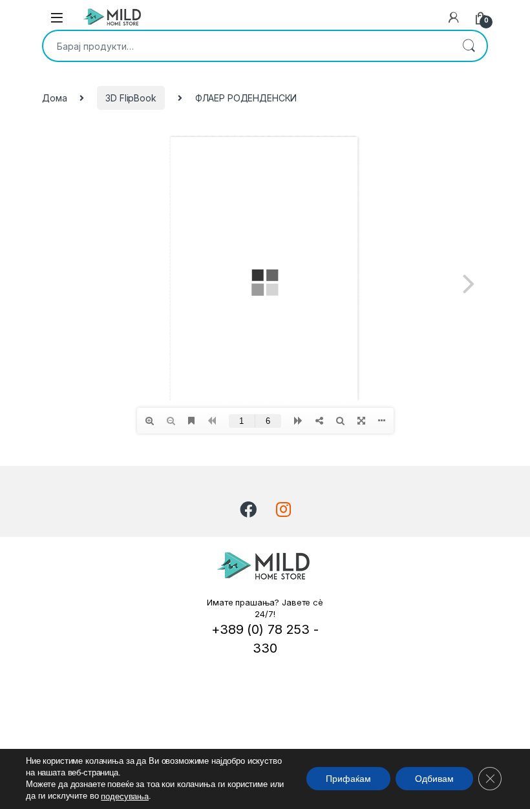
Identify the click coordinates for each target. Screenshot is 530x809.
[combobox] (246, 46)
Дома (54, 97)
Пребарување (468, 46)
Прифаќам (348, 779)
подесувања (125, 796)
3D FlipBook (130, 97)
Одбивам (434, 779)
